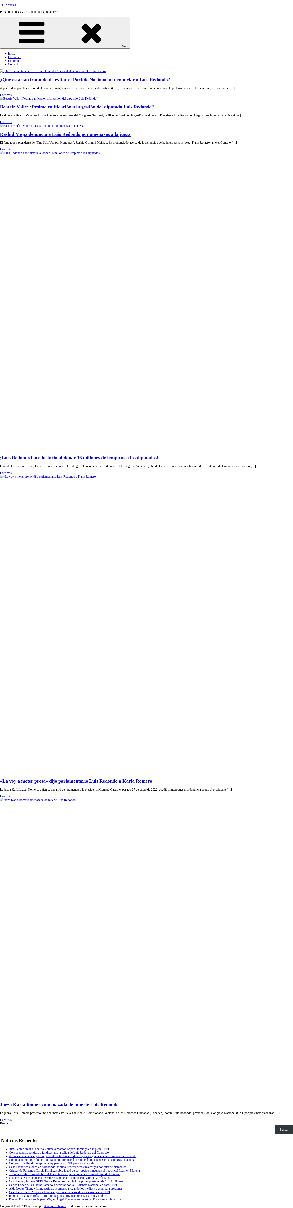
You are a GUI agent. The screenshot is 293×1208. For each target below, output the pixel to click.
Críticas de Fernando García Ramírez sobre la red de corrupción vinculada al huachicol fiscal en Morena (74, 1170)
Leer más (6, 95)
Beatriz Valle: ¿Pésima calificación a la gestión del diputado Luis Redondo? (77, 106)
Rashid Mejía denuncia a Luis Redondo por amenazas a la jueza (65, 134)
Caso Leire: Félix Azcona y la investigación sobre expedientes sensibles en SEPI (59, 1192)
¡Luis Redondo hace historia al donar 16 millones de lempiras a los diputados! (79, 457)
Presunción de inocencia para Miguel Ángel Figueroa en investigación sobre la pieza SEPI (65, 1199)
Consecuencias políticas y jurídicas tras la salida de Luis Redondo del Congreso (59, 1152)
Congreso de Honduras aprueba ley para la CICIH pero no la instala (51, 1163)
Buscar (4, 1123)
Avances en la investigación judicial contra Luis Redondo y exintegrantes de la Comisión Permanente (72, 1156)
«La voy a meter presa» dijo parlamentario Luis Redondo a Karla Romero (76, 781)
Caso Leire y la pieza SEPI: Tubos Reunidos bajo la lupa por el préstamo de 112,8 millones (66, 1181)
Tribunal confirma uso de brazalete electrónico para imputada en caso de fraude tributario (64, 1174)
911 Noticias (8, 5)
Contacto (13, 64)
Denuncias (14, 57)
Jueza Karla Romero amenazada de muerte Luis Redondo (59, 1104)
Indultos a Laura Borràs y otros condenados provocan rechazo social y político (58, 1195)
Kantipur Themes (55, 1206)
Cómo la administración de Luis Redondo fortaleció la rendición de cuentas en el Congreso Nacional (72, 1159)
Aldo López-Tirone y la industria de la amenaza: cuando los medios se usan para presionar (65, 1188)
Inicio (11, 53)
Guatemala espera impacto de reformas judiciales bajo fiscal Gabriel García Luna (59, 1177)
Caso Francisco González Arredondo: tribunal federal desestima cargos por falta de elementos (67, 1167)
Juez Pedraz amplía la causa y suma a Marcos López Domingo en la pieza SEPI (59, 1149)
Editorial (13, 60)
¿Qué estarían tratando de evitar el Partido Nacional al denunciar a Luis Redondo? (85, 79)
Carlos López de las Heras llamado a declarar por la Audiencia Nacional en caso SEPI (63, 1185)
